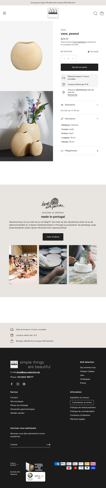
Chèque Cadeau (87, 371)
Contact (14, 397)
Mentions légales (77, 419)
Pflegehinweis (70, 151)
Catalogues (85, 379)
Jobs (82, 375)
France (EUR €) (13, 464)
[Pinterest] (24, 384)
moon (63, 30)
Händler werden (17, 413)
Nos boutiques (16, 401)
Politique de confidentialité (82, 411)
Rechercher (72, 95)
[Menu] (4, 13)
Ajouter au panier (79, 67)
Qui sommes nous (88, 367)
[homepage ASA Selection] (53, 13)
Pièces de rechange (19, 405)
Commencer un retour (82, 402)
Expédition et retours (79, 397)
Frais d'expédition (79, 42)
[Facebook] (11, 384)
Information (69, 119)
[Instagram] (18, 384)
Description (69, 105)
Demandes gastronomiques (22, 409)
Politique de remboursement (83, 407)
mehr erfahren (53, 237)
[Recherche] (95, 13)
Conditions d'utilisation (80, 415)
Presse (83, 383)
